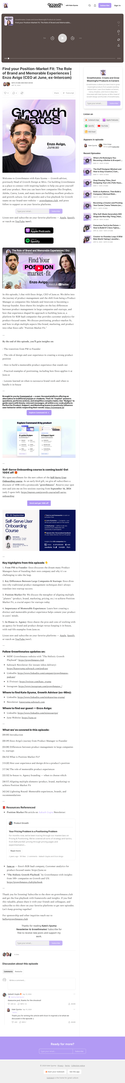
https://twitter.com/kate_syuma (35, 681)
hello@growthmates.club (15, 919)
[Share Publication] (95, 5)
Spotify (70, 218)
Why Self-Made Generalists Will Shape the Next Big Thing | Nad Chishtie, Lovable (107, 215)
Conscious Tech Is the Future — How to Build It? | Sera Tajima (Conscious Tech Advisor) (107, 226)
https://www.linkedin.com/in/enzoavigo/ (38, 713)
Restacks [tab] (18, 971)
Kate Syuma (16, 83)
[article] (103, 160)
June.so (10, 866)
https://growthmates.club (31, 660)
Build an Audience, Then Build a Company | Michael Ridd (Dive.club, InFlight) (107, 192)
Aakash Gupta (46, 812)
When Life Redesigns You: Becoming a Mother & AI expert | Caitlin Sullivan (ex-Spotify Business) (107, 159)
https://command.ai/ (54, 407)
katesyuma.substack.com (32, 702)
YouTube (20, 221)
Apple (63, 218)
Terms (67, 1065)
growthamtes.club (48, 200)
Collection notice (78, 1065)
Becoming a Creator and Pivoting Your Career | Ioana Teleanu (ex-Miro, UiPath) (108, 204)
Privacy (60, 1065)
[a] (87, 161)
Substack (50, 1078)
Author (15, 1012)
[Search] (89, 5)
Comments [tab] (8, 971)
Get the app (74, 1072)
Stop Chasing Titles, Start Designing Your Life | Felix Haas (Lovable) (107, 181)
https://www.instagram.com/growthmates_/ (40, 686)
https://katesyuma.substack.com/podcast (27, 668)
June (110, 147)
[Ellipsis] (74, 994)
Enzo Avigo (28, 83)
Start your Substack (56, 1072)
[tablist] (13, 971)
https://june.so (29, 718)
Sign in (117, 5)
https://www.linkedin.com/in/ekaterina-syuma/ (41, 697)
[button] (44, 38)
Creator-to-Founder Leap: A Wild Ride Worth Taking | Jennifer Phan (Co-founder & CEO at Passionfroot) (107, 237)
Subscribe (104, 5)
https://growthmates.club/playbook (24, 882)
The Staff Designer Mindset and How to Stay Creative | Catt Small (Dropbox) (107, 170)
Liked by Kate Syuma (17, 997)
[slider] (61, 58)
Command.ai (26, 396)
